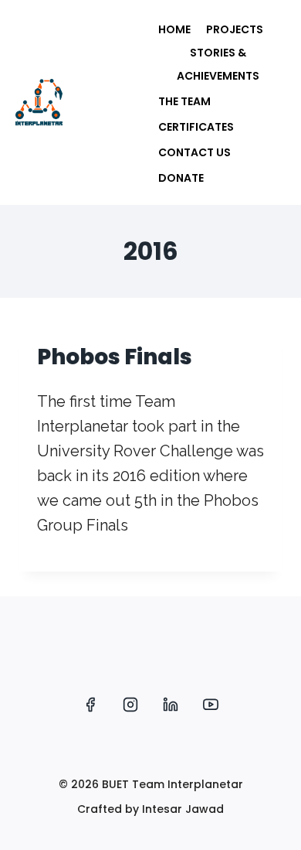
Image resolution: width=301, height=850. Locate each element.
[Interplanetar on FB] (90, 704)
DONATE (181, 178)
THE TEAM (184, 101)
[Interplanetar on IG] (130, 704)
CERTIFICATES (196, 127)
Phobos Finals (114, 357)
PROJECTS (234, 29)
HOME (174, 29)
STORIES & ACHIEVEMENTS (218, 64)
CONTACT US (194, 152)
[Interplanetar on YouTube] (210, 704)
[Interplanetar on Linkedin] (170, 704)
